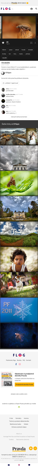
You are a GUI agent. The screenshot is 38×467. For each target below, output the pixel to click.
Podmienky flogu (11, 360)
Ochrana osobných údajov (19, 427)
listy (15, 54)
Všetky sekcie (22, 3)
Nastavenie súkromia (22, 439)
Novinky (19, 360)
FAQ (24, 360)
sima (7, 89)
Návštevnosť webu (15, 424)
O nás (11, 418)
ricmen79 (9, 100)
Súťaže (26, 424)
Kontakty (18, 418)
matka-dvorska (10, 94)
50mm (4, 50)
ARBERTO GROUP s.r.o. (19, 457)
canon (10, 50)
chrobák (30, 50)
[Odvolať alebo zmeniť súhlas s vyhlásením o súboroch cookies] (31, 448)
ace (7, 111)
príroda (28, 54)
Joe (7, 105)
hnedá (23, 50)
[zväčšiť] (31, 43)
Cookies (11, 439)
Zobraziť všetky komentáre (19, 117)
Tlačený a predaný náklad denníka (19, 421)
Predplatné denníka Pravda (24, 384)
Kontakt (28, 360)
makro (21, 54)
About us (19, 434)
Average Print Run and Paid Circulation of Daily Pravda (19, 437)
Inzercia (26, 418)
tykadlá (4, 58)
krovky (4, 54)
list (10, 54)
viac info (21, 460)
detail (17, 50)
